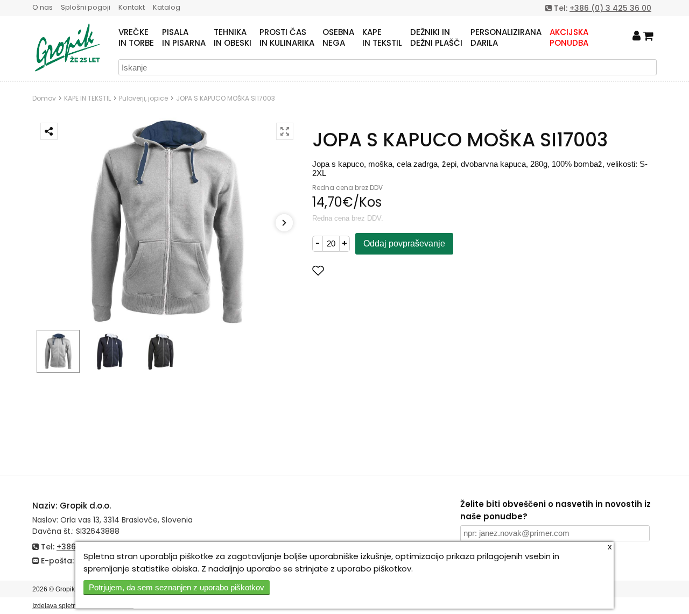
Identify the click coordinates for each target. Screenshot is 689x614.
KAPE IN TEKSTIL (87, 98)
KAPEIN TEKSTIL (382, 37)
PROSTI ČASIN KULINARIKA (286, 37)
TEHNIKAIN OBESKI (232, 37)
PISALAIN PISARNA (184, 37)
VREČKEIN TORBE (136, 37)
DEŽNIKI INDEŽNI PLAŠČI (436, 37)
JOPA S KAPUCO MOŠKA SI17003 (225, 98)
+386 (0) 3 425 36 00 (610, 8)
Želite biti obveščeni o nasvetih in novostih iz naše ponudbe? (555, 510)
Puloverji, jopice (143, 98)
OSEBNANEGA (338, 37)
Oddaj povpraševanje (404, 243)
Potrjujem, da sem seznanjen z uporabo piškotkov (176, 587)
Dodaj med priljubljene (371, 270)
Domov (44, 98)
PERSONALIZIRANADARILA (506, 37)
